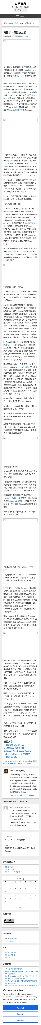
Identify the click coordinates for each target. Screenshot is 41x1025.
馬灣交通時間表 (10, 955)
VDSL (5, 699)
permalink (28, 763)
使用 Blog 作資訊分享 (15, 748)
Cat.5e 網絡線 (15, 110)
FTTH (20, 663)
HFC (33, 490)
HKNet (6, 211)
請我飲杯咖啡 (9, 867)
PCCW (6, 92)
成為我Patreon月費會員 (12, 872)
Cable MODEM (15, 501)
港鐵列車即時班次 (10, 952)
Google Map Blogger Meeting (18, 751)
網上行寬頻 (24, 86)
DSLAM (24, 367)
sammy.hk (9, 23)
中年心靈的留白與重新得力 (13, 969)
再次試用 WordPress (15, 745)
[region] (20, 1005)
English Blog (9, 941)
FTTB (5, 588)
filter (27, 322)
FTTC (30, 696)
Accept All (20, 1008)
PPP (7, 254)
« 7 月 (20, 907)
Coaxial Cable (11, 498)
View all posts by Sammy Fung (23, 795)
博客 (30, 761)
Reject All (20, 1020)
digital (20, 76)
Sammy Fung (23, 36)
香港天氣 (7, 957)
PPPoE (32, 424)
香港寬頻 (14, 101)
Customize (20, 1014)
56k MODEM (30, 223)
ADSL (11, 297)
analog (28, 70)
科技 (16, 23)
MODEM (9, 163)
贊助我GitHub (9, 869)
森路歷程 (20, 4)
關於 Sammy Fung (11, 938)
